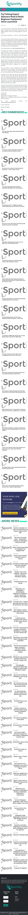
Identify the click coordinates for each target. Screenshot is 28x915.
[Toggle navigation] (3, 9)
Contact (16, 900)
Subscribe (6, 905)
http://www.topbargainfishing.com (8, 102)
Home (16, 896)
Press (16, 897)
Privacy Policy (16, 913)
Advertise (17, 899)
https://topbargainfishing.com (18, 48)
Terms (10, 913)
